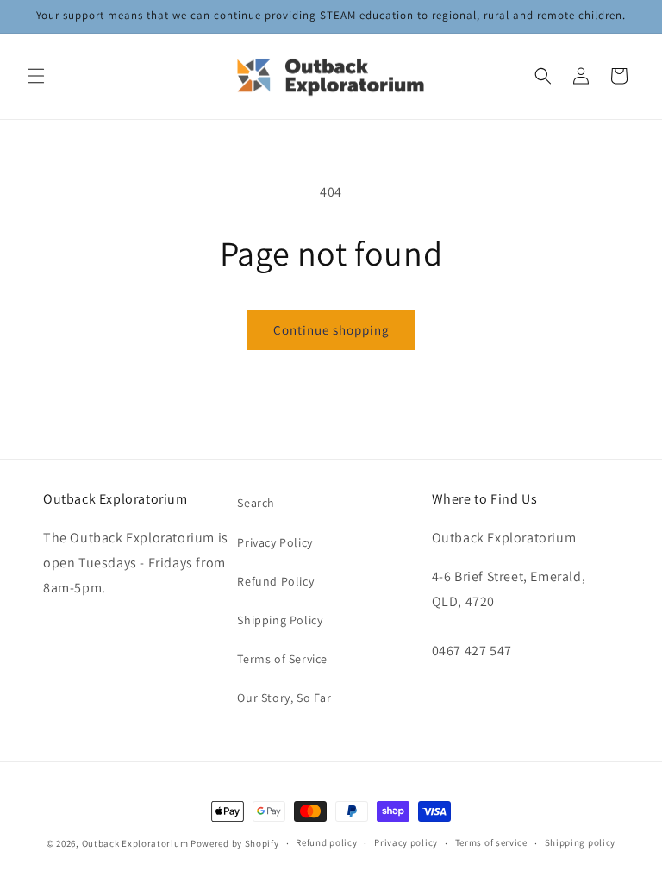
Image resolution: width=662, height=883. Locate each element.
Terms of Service (282, 659)
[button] (36, 76)
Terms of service (491, 842)
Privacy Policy (274, 542)
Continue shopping (331, 330)
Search (256, 502)
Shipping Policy (279, 620)
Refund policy (326, 842)
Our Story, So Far (284, 697)
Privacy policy (406, 842)
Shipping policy (580, 842)
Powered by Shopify (234, 843)
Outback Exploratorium (135, 843)
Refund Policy (275, 581)
